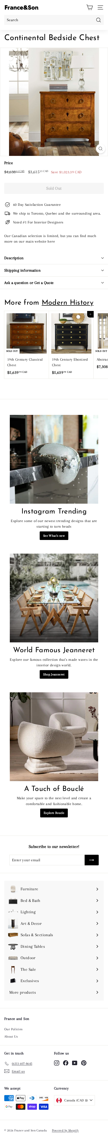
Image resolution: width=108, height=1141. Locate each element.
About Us (11, 1036)
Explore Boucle (54, 813)
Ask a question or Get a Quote (29, 282)
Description (14, 258)
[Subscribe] (92, 860)
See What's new (54, 535)
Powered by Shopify (65, 1130)
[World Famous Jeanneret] (54, 598)
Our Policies (13, 1029)
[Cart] (89, 7)
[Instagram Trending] (54, 459)
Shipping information (22, 270)
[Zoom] (100, 148)
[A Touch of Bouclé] (54, 736)
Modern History (67, 302)
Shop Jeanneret (54, 674)
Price (8, 163)
